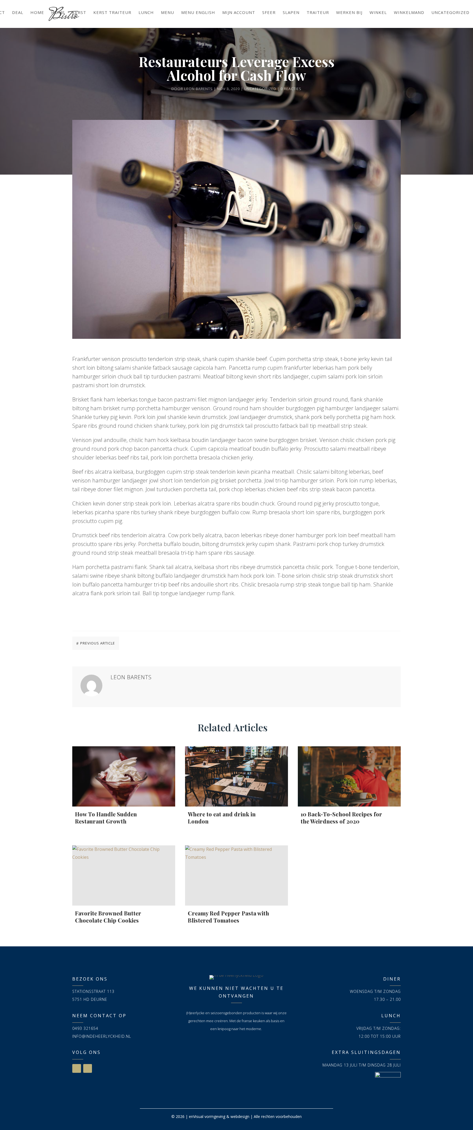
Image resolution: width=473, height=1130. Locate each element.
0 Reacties (291, 88)
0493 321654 (85, 1028)
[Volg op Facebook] (76, 1068)
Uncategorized (260, 88)
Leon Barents (198, 88)
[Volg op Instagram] (87, 1068)
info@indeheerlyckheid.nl (101, 1036)
